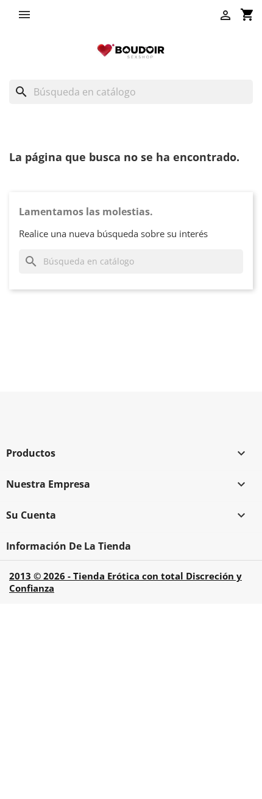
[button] (27, 14)
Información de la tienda (68, 546)
